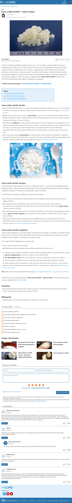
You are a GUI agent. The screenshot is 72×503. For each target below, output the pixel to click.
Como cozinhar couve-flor (11, 311)
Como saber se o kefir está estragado (60, 343)
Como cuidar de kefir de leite (15, 93)
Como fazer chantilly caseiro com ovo (15, 329)
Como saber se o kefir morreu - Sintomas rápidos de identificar (25, 355)
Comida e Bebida (5, 7)
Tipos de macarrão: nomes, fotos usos (15, 323)
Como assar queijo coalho (11, 320)
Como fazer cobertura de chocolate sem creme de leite (20, 314)
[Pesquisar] (69, 2)
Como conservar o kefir (61, 353)
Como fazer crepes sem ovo (12, 332)
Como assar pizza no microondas (13, 317)
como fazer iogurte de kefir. (49, 139)
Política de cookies (64, 500)
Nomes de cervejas (9, 326)
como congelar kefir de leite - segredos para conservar (51, 271)
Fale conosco (31, 500)
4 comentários (10, 14)
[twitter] (4, 493)
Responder (4, 423)
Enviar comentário (62, 392)
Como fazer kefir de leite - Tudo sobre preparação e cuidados (26, 344)
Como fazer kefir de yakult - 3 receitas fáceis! (36, 83)
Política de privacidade (52, 500)
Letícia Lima (10, 17)
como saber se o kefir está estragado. (25, 223)
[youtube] (7, 493)
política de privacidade (15, 392)
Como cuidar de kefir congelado (16, 99)
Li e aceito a (12, 391)
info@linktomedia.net (41, 401)
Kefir (16, 7)
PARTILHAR (64, 3)
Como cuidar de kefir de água (15, 96)
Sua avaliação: (26, 388)
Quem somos (24, 500)
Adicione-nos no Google (63, 60)
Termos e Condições (41, 500)
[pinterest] (11, 493)
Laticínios (12, 7)
